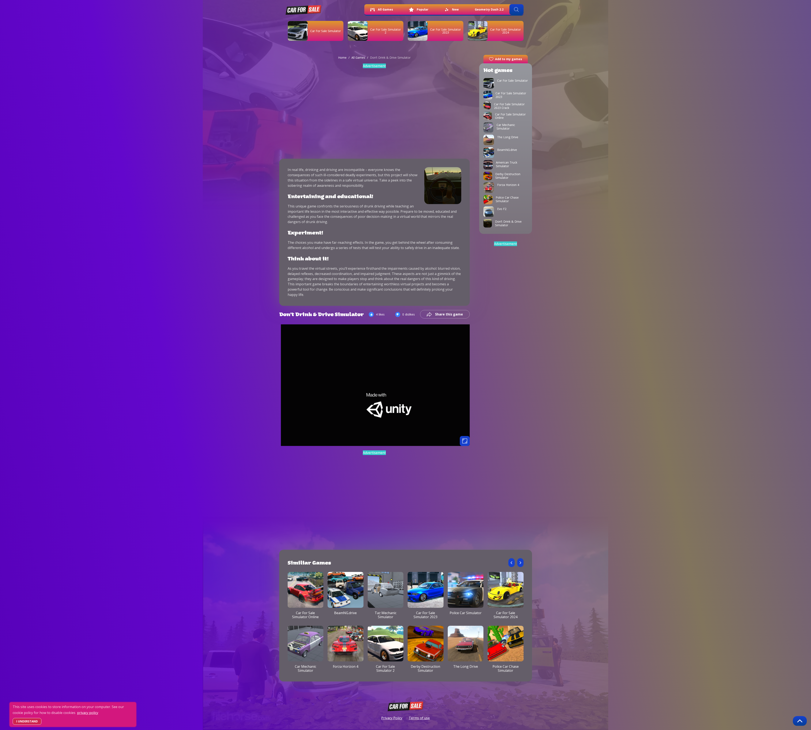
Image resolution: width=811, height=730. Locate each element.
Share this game (449, 314)
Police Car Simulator (466, 613)
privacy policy (87, 712)
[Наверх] (800, 721)
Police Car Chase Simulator (506, 669)
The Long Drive (465, 667)
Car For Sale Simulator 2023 (445, 30)
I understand (27, 721)
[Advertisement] (374, 111)
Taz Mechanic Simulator (385, 615)
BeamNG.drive (345, 613)
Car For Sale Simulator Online (305, 615)
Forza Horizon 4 (345, 667)
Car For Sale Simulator (325, 31)
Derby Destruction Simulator (425, 669)
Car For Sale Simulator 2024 (505, 615)
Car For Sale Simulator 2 (385, 30)
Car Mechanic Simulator (305, 669)
